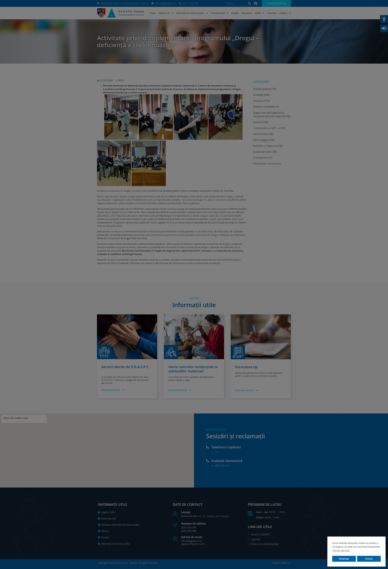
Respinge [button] (344, 558)
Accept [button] (369, 558)
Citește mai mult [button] (341, 550)
